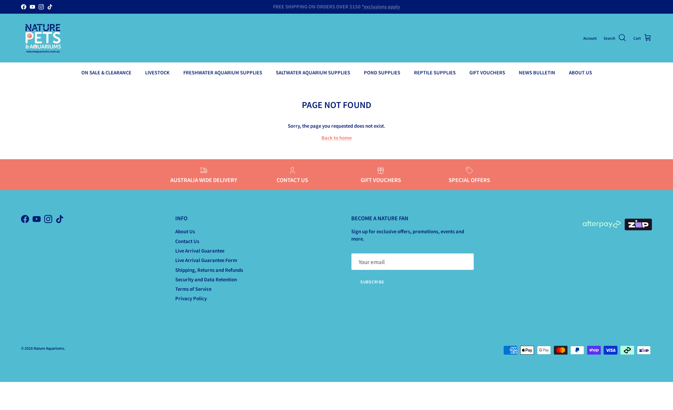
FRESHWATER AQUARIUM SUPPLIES (222, 72)
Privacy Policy (191, 298)
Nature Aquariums (49, 348)
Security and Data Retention (206, 279)
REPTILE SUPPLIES (435, 72)
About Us (185, 231)
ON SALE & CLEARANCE (106, 72)
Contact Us (187, 241)
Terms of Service (193, 288)
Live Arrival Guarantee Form (206, 260)
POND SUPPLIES (382, 72)
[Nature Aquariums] (43, 38)
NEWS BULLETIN (537, 72)
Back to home (336, 137)
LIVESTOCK (157, 72)
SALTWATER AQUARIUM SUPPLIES (313, 72)
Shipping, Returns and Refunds (209, 270)
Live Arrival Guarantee (199, 250)
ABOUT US (580, 72)
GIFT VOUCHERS (487, 72)
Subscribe (372, 281)
